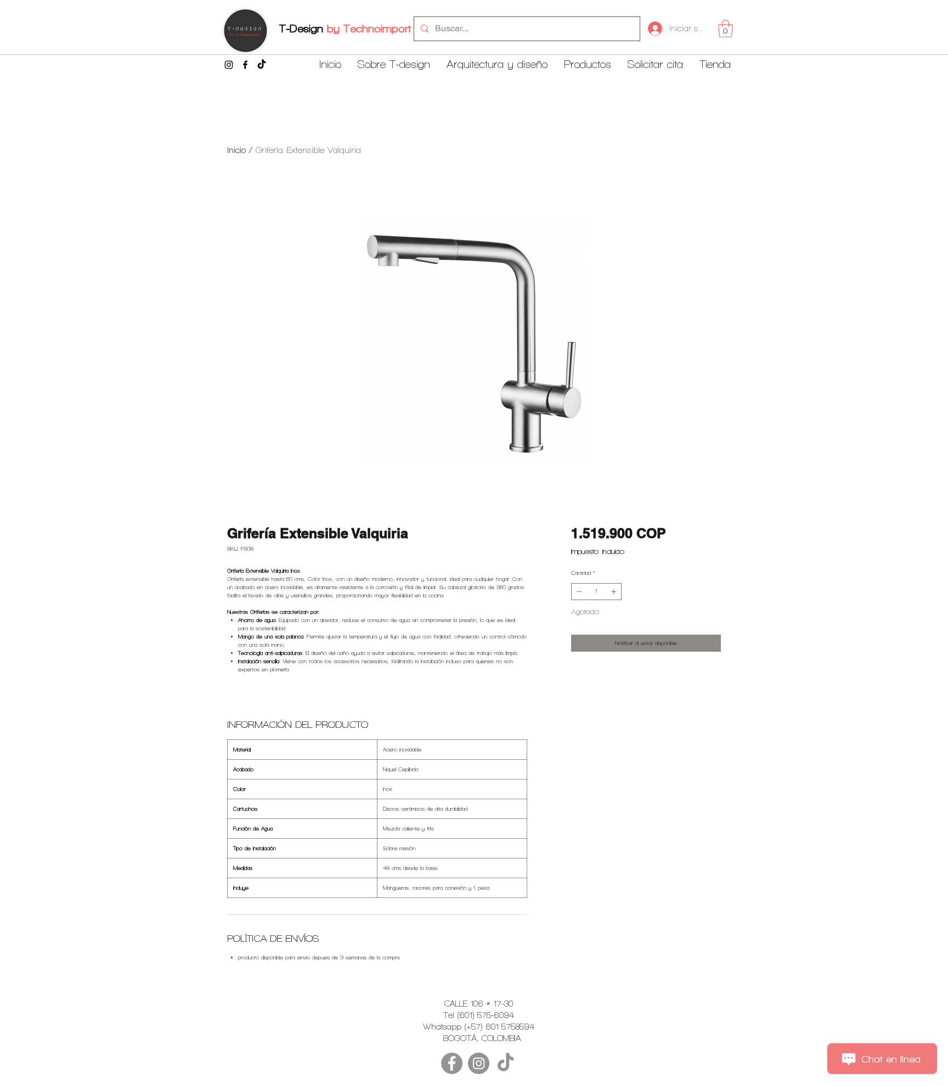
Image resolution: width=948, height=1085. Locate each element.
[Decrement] (578, 592)
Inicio (236, 150)
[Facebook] (245, 64)
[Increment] (615, 592)
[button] (725, 28)
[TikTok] (261, 64)
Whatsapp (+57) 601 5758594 (478, 1026)
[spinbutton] (596, 592)
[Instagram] (228, 64)
